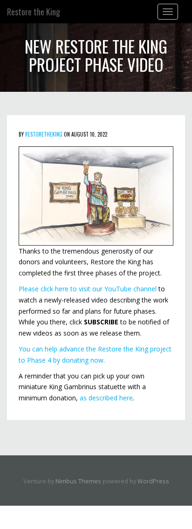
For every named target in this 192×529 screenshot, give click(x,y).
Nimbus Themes (78, 481)
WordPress (153, 481)
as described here (106, 397)
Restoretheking (43, 134)
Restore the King (33, 12)
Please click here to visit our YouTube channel (88, 288)
